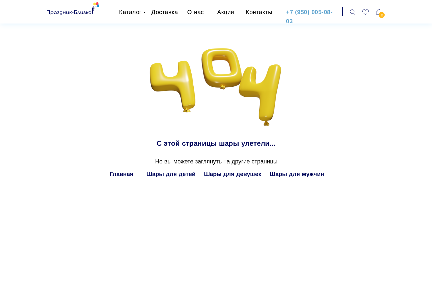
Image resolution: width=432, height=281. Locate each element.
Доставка (164, 12)
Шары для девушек (232, 174)
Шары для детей (170, 174)
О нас (195, 12)
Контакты (259, 12)
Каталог (130, 12)
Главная (121, 174)
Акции (225, 12)
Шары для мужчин (296, 174)
